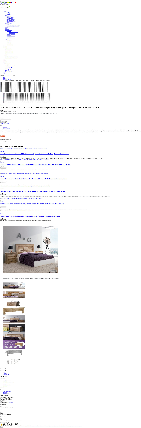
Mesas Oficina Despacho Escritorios (13, 25)
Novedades (5, 373)
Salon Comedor (8, 30)
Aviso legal (5, 381)
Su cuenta (2, 387)
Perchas (8, 13)
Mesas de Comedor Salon (13, 32)
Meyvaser (2, 151)
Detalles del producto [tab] (6, 128)
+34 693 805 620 (7, 0)
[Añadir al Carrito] (0, 161)
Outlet (6, 28)
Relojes (6, 39)
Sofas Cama (7, 29)
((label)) (1, 413)
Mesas (9, 31)
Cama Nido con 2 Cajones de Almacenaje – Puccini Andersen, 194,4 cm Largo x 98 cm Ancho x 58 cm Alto (30, 216)
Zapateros (8, 14)
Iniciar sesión (5, 392)
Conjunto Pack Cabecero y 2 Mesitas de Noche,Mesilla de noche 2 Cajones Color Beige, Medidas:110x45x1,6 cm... (32, 191)
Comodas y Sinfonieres (11, 19)
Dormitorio (7, 16)
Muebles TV (9, 37)
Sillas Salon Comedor (11, 38)
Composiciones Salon (11, 36)
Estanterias (9, 35)
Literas (8, 22)
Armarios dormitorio (10, 17)
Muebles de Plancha (8, 23)
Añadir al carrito (4, 121)
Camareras (4, 46)
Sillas (6, 15)
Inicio (4, 11)
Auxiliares (7, 12)
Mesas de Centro (12, 33)
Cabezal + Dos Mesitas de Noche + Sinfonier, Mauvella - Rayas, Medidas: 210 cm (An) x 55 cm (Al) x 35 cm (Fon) (32, 203)
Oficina (7, 24)
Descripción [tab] (5, 127)
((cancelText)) (3, 414)
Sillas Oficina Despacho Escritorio (13, 26)
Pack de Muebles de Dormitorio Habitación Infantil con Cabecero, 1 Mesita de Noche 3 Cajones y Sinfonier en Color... (33, 178)
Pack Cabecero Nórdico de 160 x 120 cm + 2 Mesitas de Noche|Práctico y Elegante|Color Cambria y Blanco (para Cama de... (35, 164)
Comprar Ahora (3, 122)
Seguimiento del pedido (7, 391)
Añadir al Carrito (3, 157)
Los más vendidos (6, 374)
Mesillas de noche (10, 18)
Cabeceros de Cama (10, 20)
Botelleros (6, 27)
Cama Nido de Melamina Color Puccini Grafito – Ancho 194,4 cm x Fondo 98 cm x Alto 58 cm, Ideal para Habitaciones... (34, 154)
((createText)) (8, 414)
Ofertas (4, 372)
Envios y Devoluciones (7, 380)
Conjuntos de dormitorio (11, 21)
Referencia (2, 139)
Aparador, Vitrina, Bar (11, 34)
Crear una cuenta (6, 393)
